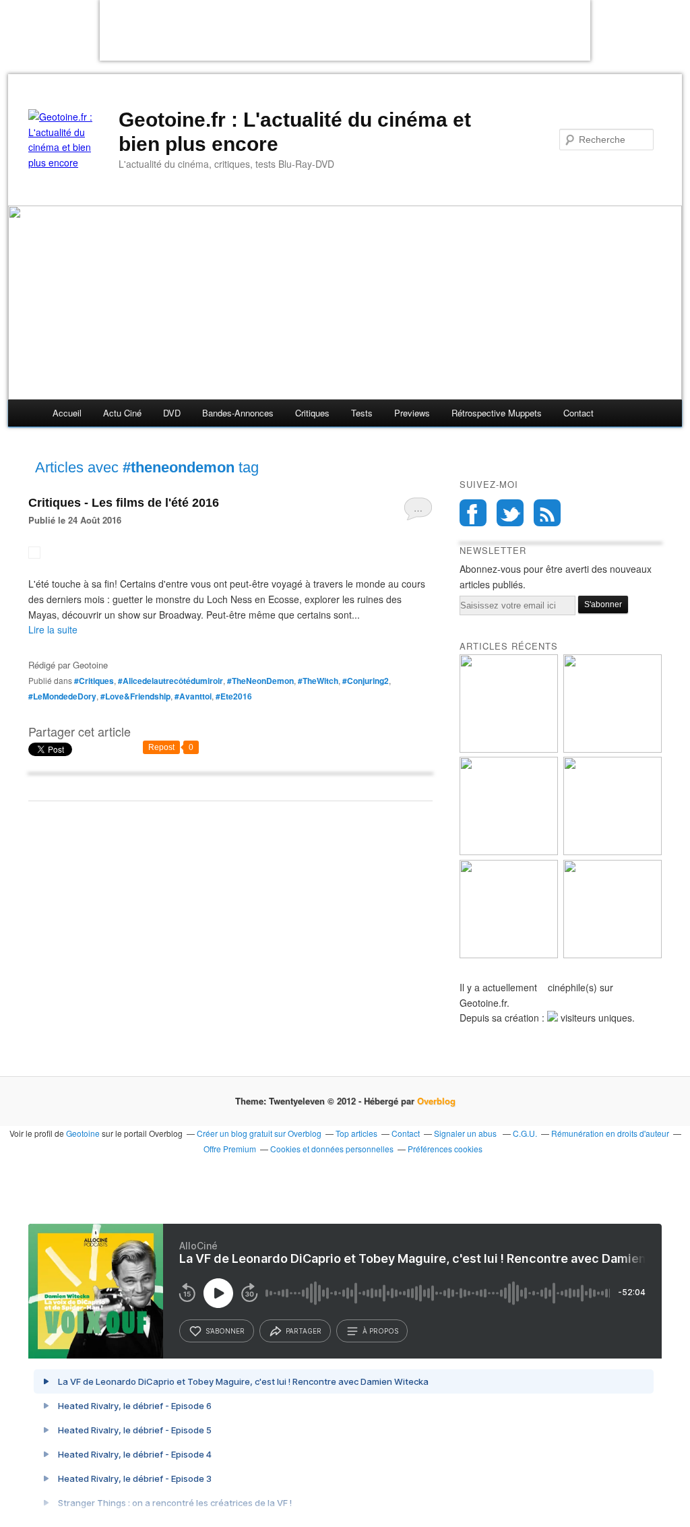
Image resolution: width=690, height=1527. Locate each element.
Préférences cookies (445, 1148)
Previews (412, 412)
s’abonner (225, 1331)
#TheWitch (318, 681)
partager (303, 1331)
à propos (380, 1331)
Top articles (356, 1133)
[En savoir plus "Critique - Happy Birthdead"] (509, 749)
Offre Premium (229, 1148)
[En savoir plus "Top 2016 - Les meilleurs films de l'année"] (612, 954)
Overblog (436, 1100)
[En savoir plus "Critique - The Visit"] (509, 954)
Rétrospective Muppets (496, 412)
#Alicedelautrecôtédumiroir (170, 681)
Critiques (312, 412)
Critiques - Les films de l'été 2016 (123, 502)
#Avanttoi (193, 696)
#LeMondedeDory (62, 696)
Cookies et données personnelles (332, 1148)
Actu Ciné (122, 412)
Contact (578, 412)
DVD (172, 412)
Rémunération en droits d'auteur (610, 1133)
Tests (362, 412)
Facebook (473, 512)
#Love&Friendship (135, 696)
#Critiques (94, 681)
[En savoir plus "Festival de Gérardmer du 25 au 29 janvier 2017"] (612, 851)
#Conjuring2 (365, 681)
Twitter (510, 512)
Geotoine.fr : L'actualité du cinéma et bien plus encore (295, 131)
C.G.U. (525, 1133)
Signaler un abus (466, 1133)
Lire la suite (52, 629)
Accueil (67, 412)
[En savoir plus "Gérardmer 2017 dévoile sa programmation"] (509, 851)
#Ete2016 (234, 696)
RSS (547, 512)
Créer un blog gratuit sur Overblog (259, 1133)
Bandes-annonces (238, 412)
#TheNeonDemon (260, 681)
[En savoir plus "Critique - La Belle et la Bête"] (612, 749)
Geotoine (83, 1133)
